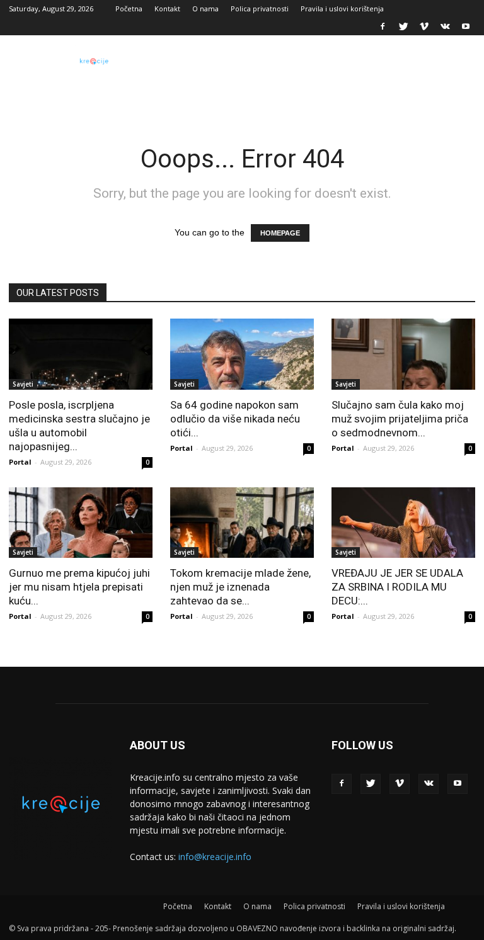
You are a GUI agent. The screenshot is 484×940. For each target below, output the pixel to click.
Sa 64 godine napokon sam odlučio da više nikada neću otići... (235, 419)
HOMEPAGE (280, 233)
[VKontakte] (444, 26)
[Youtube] (465, 26)
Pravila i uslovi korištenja (342, 8)
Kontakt (167, 8)
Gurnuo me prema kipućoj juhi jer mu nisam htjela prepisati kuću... (79, 587)
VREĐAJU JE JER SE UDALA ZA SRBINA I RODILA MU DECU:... (397, 587)
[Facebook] (382, 26)
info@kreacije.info (214, 857)
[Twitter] (403, 26)
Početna (128, 8)
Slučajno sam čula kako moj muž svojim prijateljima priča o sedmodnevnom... (399, 419)
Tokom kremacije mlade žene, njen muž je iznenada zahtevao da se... (240, 587)
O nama (205, 8)
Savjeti (23, 384)
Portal (20, 462)
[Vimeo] (424, 26)
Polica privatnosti (260, 8)
